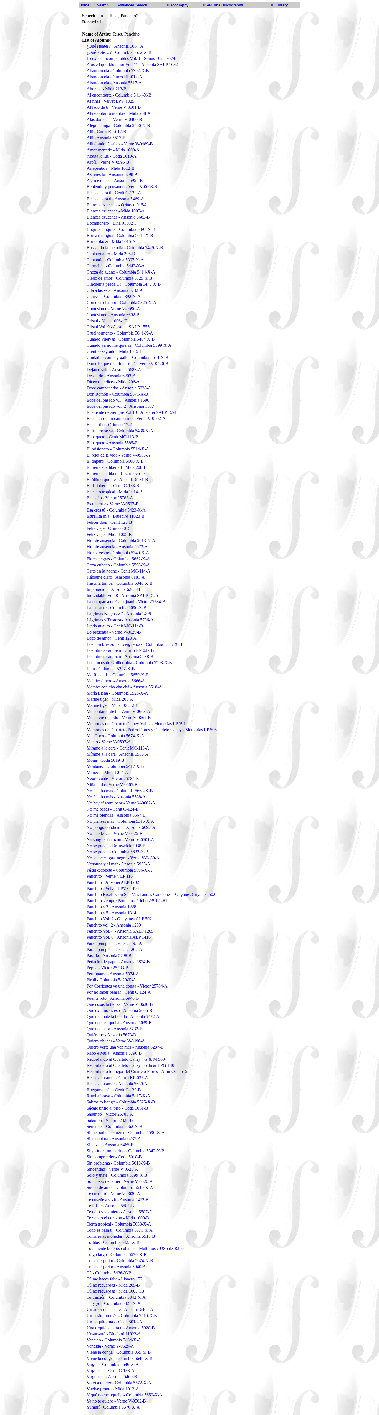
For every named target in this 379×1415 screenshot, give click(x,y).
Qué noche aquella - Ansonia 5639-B (119, 1022)
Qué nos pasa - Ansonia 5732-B (115, 1028)
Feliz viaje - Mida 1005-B (109, 534)
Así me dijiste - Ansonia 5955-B (115, 180)
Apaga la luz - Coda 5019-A (112, 156)
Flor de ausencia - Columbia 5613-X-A (121, 540)
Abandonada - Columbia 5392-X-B (118, 70)
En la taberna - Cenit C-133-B (113, 485)
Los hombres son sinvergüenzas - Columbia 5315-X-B (134, 644)
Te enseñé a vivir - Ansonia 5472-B (118, 1199)
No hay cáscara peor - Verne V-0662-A (121, 803)
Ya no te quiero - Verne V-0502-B (116, 1401)
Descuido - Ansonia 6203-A (111, 375)
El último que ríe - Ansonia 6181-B (117, 479)
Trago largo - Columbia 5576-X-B (117, 1254)
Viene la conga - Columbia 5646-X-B (120, 1358)
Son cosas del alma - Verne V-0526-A (120, 1181)
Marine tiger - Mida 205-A (110, 699)
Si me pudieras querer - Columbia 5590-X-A (126, 1132)
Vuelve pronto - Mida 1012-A (113, 1388)
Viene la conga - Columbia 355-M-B (119, 1352)
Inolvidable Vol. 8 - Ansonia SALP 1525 (122, 595)
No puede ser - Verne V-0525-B (115, 833)
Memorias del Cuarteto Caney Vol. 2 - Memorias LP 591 (136, 723)
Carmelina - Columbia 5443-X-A (116, 266)
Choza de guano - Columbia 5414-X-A (121, 272)
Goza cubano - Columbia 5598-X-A (118, 565)
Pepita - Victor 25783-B (107, 967)
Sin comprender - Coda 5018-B (114, 1157)
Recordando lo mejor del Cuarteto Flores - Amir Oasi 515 (137, 1071)
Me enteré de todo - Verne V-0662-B (119, 717)
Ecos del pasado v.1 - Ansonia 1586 (118, 400)
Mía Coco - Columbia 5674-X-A (115, 735)
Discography (177, 5)
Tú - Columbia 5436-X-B (109, 1272)
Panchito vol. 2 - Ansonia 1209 (114, 925)
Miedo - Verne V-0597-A (109, 742)
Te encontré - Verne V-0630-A (113, 1193)
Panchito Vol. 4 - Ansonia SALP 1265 (120, 931)
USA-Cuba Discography (223, 5)
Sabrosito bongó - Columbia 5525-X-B (121, 1102)
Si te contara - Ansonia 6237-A (114, 1138)
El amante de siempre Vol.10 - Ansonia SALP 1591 (132, 412)
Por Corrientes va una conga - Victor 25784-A (127, 986)
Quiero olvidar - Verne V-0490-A (116, 1041)
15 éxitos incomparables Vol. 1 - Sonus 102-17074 (131, 58)
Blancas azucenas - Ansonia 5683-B (118, 217)
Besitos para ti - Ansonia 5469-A (115, 198)
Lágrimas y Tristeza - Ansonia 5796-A (120, 619)
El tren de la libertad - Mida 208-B (117, 467)
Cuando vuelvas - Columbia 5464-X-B (121, 339)
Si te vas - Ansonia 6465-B (110, 1144)
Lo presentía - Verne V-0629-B (114, 632)
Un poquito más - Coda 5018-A (114, 1321)
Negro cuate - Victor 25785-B (113, 778)
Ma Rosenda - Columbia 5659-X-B (118, 674)
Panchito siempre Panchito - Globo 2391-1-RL (127, 900)
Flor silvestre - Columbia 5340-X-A (118, 552)
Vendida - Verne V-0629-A (110, 1346)
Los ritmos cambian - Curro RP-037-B (120, 650)
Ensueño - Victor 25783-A (110, 497)
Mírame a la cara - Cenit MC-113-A (118, 748)
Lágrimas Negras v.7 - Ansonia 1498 (119, 613)
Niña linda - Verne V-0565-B (112, 784)
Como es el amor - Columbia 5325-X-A (121, 302)
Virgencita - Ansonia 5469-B (112, 1376)
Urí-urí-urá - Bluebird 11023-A (114, 1334)
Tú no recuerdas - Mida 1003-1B (115, 1291)
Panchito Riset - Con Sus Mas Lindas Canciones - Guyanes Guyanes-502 (151, 894)
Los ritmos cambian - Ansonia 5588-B (120, 656)
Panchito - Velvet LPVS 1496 (113, 888)
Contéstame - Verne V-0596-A (113, 308)
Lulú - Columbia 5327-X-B (111, 668)
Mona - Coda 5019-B (105, 760)
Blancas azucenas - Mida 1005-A (116, 211)
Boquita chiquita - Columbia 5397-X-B (121, 229)
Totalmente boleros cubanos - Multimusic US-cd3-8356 (135, 1248)
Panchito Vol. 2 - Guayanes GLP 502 (119, 919)
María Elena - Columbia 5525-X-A (117, 693)
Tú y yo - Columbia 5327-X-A (114, 1303)
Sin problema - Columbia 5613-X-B (118, 1163)
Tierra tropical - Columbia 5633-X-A (119, 1224)
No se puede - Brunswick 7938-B (116, 845)
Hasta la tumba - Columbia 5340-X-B (120, 583)
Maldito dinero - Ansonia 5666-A (116, 681)
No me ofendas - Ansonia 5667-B (116, 815)
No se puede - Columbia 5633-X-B (117, 851)
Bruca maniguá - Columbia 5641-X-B (120, 235)
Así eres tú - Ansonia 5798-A (112, 174)
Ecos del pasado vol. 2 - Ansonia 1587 (120, 406)
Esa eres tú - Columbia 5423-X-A (116, 510)
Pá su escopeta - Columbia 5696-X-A (119, 870)
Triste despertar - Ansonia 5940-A (116, 1266)
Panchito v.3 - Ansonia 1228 (111, 906)
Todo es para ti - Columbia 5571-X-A (120, 1230)
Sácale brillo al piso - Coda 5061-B (117, 1108)
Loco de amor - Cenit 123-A (112, 638)
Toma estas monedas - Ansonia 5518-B (121, 1236)
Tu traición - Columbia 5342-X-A (116, 1297)
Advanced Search (132, 5)
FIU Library (278, 5)
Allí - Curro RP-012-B (106, 131)
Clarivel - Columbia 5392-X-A (114, 296)
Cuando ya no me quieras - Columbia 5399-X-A (129, 345)
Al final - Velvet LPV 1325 (110, 101)
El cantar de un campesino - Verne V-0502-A (126, 418)
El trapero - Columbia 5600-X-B (115, 461)
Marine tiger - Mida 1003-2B (112, 705)
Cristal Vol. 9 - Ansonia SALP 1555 (118, 327)
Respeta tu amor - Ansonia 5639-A (117, 1083)
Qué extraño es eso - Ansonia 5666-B (119, 1010)
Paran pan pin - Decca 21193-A (114, 943)
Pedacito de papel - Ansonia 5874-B (118, 961)
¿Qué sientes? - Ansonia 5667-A (115, 46)
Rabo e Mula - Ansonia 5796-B (114, 1053)
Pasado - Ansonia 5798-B (109, 955)
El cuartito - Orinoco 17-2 (109, 424)
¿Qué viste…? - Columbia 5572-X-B (119, 52)
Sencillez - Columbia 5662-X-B (114, 1126)
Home (84, 5)
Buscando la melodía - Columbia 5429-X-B (125, 247)
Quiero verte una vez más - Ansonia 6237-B (125, 1047)
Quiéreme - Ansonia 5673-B (111, 1034)
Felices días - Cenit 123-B (109, 522)
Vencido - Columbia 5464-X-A (114, 1340)
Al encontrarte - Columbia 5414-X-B (119, 95)
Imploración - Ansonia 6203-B (113, 589)
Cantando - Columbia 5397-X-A (115, 259)
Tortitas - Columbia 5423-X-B (113, 1242)
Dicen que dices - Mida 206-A (113, 381)
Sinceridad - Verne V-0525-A (112, 1169)
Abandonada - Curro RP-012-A (114, 76)
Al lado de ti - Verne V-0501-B (114, 107)
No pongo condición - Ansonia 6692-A (121, 827)
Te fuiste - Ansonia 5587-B (110, 1205)
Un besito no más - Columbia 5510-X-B (122, 1315)
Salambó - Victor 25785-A (110, 1114)
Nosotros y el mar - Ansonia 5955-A (118, 864)
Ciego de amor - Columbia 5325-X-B (119, 278)
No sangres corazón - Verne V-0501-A (120, 839)
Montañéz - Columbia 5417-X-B (115, 766)
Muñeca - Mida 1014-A (107, 772)
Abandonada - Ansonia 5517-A (114, 82)
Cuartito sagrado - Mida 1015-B (115, 351)
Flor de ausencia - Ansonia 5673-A (117, 546)
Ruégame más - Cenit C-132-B (114, 1089)
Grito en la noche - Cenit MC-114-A (118, 571)
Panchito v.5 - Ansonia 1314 (111, 912)
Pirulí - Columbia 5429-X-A (111, 980)
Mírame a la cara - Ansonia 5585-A (117, 754)
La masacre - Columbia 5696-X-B (116, 607)
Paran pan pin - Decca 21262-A (114, 949)
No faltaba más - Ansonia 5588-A (116, 796)
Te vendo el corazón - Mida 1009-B (118, 1218)
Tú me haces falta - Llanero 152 (114, 1279)
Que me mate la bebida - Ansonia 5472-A (123, 1016)
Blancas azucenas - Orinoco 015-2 (117, 204)
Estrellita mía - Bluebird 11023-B (116, 516)
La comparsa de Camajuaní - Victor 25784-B (126, 601)
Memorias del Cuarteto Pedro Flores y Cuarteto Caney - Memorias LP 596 (152, 729)
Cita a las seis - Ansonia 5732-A (115, 290)
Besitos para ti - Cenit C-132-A (114, 192)
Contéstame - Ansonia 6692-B (113, 314)
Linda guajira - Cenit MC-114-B (115, 626)
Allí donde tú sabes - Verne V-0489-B (120, 143)
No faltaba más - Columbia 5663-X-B (120, 790)
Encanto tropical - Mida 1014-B (114, 491)
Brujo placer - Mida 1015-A (111, 241)
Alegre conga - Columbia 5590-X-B (118, 125)
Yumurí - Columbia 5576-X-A (113, 1407)
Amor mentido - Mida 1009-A (113, 150)
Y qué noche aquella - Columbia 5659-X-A (125, 1395)
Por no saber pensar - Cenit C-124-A (119, 992)
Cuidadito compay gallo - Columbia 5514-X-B (127, 357)
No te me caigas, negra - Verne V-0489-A (123, 857)
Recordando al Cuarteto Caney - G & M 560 (126, 1059)
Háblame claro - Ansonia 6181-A (116, 577)
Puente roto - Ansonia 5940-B (113, 998)
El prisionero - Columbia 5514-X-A (118, 449)
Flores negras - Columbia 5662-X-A (118, 558)
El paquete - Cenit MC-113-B (112, 436)
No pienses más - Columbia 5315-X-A (120, 821)
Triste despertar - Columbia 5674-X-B (120, 1260)
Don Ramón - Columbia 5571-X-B (117, 394)
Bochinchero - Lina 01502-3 (112, 223)
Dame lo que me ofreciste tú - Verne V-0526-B (127, 363)
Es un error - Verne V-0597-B (113, 504)
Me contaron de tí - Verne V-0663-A (118, 711)
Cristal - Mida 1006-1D (107, 320)
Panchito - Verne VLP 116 (110, 876)
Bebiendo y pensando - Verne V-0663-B (122, 186)
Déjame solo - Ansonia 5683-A (114, 369)
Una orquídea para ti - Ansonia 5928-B (121, 1327)
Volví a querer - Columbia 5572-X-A (119, 1382)
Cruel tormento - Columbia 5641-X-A (120, 333)
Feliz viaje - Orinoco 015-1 (110, 528)
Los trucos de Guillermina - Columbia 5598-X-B (129, 662)
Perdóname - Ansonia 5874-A (113, 973)
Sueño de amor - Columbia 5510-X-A (120, 1187)
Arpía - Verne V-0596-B (108, 162)
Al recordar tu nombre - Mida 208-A (119, 113)
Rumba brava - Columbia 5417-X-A (118, 1095)
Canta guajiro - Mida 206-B (111, 253)
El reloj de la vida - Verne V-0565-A (118, 455)
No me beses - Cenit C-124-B (113, 809)
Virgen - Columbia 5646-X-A (113, 1364)
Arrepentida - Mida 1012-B (111, 168)
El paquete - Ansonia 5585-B (112, 443)
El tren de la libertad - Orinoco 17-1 (118, 473)
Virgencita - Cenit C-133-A (111, 1370)
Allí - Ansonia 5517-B (106, 137)
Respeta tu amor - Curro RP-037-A (117, 1077)
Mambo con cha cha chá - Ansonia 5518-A (124, 687)
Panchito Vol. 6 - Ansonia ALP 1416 (119, 937)
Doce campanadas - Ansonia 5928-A (119, 388)
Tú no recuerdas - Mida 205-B (113, 1285)
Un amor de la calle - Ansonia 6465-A (120, 1309)
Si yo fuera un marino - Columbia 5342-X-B (126, 1150)
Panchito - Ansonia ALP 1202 (113, 882)
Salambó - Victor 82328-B (110, 1120)
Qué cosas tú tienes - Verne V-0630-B (120, 1004)
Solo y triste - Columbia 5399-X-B (117, 1175)
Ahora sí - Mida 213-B (107, 89)
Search (103, 5)
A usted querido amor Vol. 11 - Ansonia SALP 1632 (132, 64)
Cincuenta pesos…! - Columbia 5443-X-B (124, 284)
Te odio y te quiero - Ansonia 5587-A (119, 1211)
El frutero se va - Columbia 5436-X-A (120, 430)
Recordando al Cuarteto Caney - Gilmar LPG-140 (130, 1065)
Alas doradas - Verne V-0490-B (114, 119)
